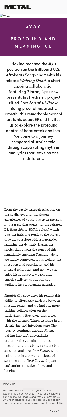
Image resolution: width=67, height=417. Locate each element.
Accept (55, 411)
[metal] (17, 7)
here (60, 403)
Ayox (45, 92)
